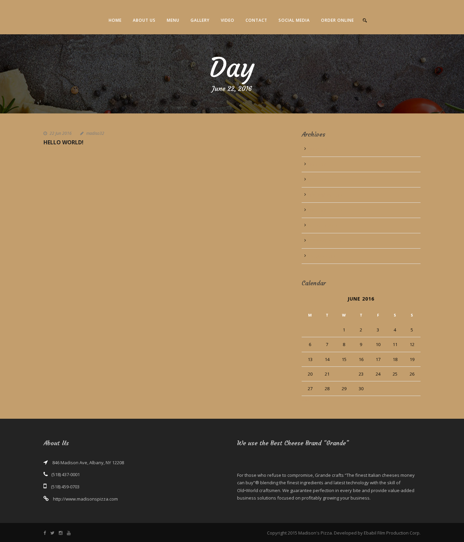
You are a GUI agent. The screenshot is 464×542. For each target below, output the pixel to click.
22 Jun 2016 (61, 133)
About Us (144, 20)
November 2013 (326, 210)
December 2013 (326, 195)
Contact (256, 20)
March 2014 (322, 180)
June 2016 (320, 149)
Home (115, 20)
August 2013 (322, 256)
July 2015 (319, 164)
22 (344, 374)
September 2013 (327, 241)
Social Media (294, 20)
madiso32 (95, 133)
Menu (173, 20)
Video (227, 20)
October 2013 (323, 225)
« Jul (306, 400)
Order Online (337, 20)
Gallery (200, 20)
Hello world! (63, 142)
